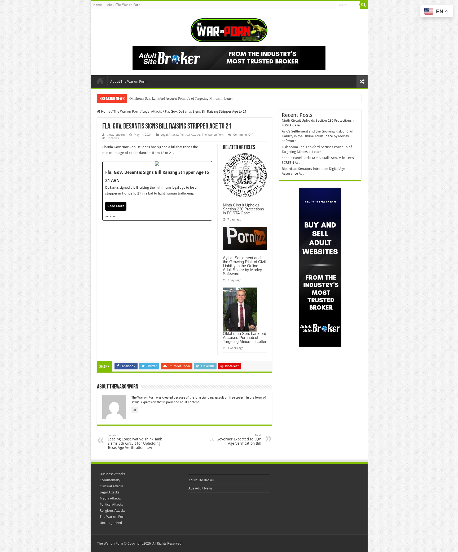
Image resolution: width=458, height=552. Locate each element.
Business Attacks (112, 474)
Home (97, 5)
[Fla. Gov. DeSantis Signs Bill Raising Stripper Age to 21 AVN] (157, 190)
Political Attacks (190, 134)
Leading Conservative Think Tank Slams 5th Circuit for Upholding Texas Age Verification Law (135, 442)
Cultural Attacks (112, 486)
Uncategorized (111, 523)
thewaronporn (116, 134)
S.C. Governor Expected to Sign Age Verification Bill (235, 439)
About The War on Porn (123, 5)
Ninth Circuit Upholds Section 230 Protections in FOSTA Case (243, 209)
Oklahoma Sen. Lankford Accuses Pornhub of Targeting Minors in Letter (181, 98)
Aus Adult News (200, 488)
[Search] (364, 5)
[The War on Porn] (229, 29)
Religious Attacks (112, 511)
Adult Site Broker (201, 480)
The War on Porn (126, 111)
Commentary (110, 480)
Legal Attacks (152, 111)
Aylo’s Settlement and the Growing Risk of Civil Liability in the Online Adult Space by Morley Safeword (244, 265)
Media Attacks (110, 498)
